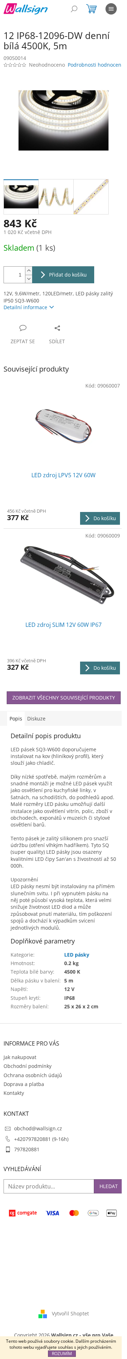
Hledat (108, 1186)
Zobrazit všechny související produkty (63, 697)
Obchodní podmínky (28, 1066)
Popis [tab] (16, 718)
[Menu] (111, 9)
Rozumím (62, 1353)
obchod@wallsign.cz (38, 1128)
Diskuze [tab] (36, 718)
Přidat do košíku (68, 274)
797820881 (27, 1149)
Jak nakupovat (20, 1057)
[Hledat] (74, 9)
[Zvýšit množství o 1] (28, 271)
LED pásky (76, 954)
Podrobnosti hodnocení (95, 64)
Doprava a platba (24, 1084)
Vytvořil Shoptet (70, 1313)
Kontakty (14, 1093)
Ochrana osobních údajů (33, 1075)
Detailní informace (25, 307)
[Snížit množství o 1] (28, 279)
